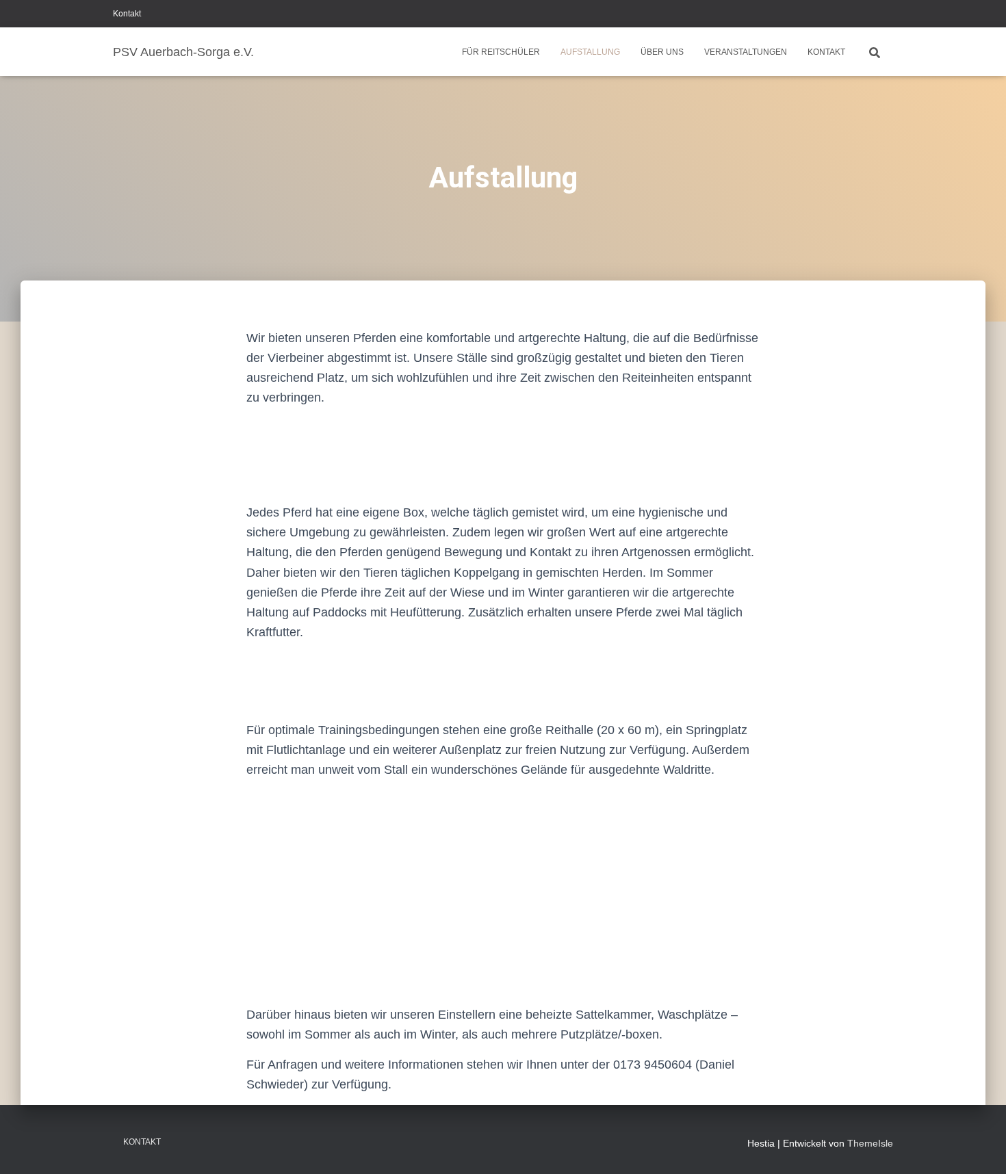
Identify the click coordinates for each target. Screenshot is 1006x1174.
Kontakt (127, 13)
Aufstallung (590, 52)
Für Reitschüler (501, 52)
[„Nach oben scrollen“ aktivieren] (979, 1147)
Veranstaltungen (745, 52)
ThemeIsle (870, 1143)
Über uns (662, 52)
